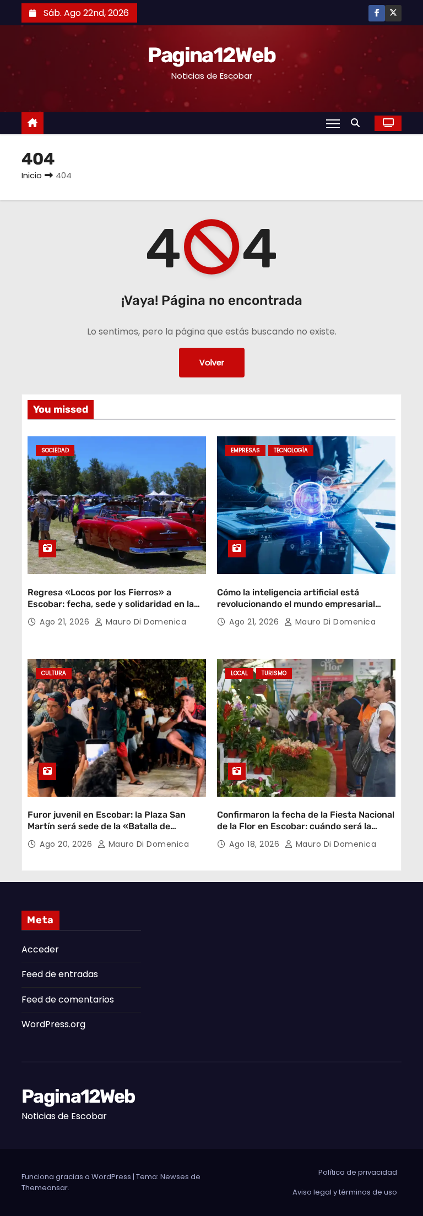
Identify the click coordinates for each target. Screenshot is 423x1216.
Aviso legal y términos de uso (344, 1192)
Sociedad (55, 450)
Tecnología (291, 450)
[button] (358, 123)
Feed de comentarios (67, 999)
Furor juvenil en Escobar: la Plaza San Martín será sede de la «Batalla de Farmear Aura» (107, 826)
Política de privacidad (357, 1172)
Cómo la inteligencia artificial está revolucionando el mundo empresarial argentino (296, 604)
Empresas (245, 450)
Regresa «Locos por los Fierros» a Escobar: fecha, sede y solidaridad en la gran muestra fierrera (111, 604)
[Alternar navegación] (333, 123)
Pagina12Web (211, 55)
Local (239, 673)
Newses (174, 1176)
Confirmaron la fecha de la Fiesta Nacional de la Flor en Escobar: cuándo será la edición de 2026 (305, 826)
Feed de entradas (59, 974)
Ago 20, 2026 (67, 844)
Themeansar (44, 1187)
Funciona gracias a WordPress (77, 1176)
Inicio (31, 175)
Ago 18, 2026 (255, 844)
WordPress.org (53, 1024)
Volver (211, 362)
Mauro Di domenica (144, 621)
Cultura (53, 673)
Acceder (40, 949)
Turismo (274, 673)
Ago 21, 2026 (66, 621)
